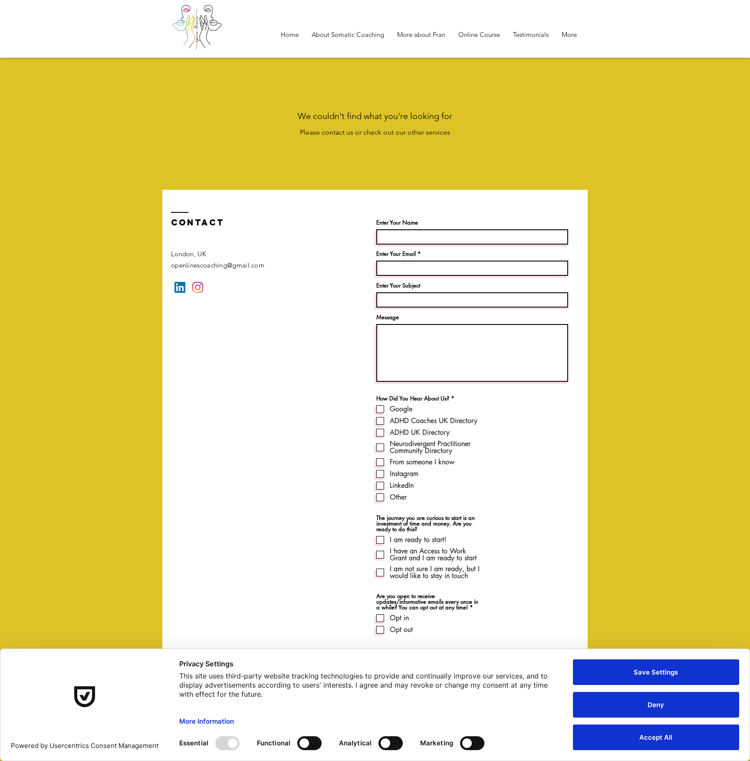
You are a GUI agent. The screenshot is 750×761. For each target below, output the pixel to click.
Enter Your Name (397, 222)
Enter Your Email (396, 254)
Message (387, 317)
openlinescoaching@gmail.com (217, 265)
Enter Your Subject (398, 285)
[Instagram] (197, 287)
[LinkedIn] (179, 287)
